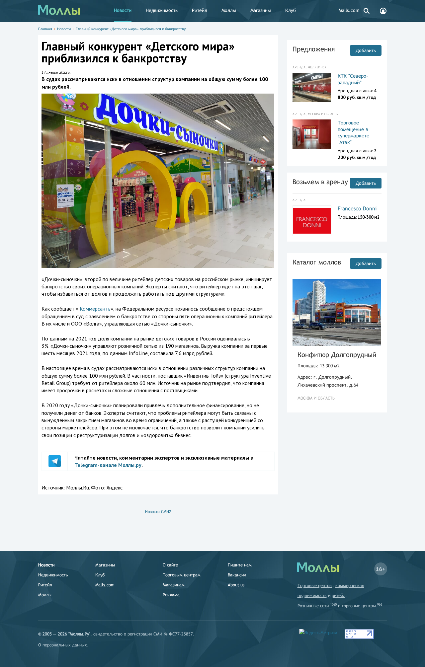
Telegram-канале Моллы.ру (107, 465)
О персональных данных (62, 644)
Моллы (228, 10)
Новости (122, 10)
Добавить (366, 50)
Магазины (260, 10)
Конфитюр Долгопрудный (337, 354)
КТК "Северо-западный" (353, 79)
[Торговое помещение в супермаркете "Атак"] (312, 134)
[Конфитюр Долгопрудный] (337, 312)
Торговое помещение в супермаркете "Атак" (353, 132)
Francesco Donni (357, 208)
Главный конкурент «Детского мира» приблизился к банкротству (131, 29)
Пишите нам (240, 564)
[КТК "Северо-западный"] (312, 87)
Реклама (171, 594)
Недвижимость (162, 10)
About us (236, 584)
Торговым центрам (182, 574)
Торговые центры (315, 585)
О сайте (170, 564)
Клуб (290, 10)
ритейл (338, 595)
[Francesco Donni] (312, 221)
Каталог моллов (317, 262)
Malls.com (349, 10)
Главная (45, 29)
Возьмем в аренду (320, 181)
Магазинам (174, 584)
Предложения (314, 49)
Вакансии (237, 574)
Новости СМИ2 (158, 511)
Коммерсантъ (95, 308)
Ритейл (199, 10)
